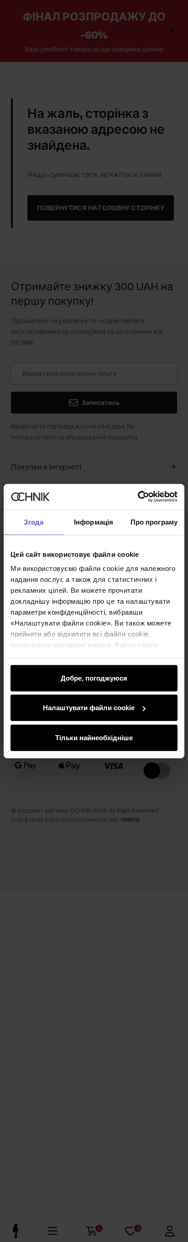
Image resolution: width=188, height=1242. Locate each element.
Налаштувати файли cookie (89, 708)
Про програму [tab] (154, 521)
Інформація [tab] (93, 521)
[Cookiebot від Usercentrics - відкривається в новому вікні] (138, 497)
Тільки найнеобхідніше (94, 737)
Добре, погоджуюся (94, 678)
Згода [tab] (33, 521)
